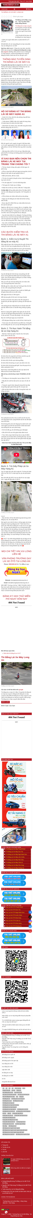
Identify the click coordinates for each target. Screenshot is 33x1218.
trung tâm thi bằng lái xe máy (10, 1119)
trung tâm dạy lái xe (18, 1113)
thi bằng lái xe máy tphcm (9, 1109)
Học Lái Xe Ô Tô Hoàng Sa (14, 926)
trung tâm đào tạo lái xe (8, 1081)
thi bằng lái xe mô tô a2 (9, 1111)
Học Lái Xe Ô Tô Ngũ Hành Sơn (15, 912)
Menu (29, 9)
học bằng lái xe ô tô (7, 1063)
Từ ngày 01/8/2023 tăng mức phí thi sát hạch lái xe (16, 1029)
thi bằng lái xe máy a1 (8, 1103)
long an (21, 1096)
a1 (3, 1088)
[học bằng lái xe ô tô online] (14, 941)
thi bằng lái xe (6, 1098)
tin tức (4, 1078)
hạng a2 (19, 1090)
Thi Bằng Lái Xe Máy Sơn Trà (14, 851)
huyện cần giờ (6, 1090)
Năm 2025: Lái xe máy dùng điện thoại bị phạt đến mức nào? (16, 1016)
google (21, 689)
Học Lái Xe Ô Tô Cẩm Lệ (13, 920)
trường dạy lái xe (21, 1121)
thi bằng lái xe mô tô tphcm (23, 1111)
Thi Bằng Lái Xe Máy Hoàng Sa (15, 868)
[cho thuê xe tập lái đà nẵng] (14, 835)
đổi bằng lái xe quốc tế (8, 1054)
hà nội (13, 1090)
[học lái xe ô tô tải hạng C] (14, 819)
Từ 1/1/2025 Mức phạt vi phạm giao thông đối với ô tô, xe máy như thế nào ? (16, 1021)
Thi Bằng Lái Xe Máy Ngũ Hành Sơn (16, 854)
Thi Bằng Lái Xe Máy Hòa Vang (15, 865)
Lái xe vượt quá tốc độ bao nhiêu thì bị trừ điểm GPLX (15, 1011)
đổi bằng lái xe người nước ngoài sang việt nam (15, 1130)
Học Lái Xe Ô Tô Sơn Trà (13, 909)
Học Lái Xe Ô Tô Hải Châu (13, 918)
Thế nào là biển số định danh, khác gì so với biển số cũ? (16, 1025)
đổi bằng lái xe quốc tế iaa (22, 1134)
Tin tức (4, 1149)
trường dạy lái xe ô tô (8, 1123)
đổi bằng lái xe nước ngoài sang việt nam (13, 1132)
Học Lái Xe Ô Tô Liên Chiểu (14, 915)
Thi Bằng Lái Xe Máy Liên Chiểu (15, 857)
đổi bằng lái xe (12, 1126)
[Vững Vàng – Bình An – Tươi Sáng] (10, 4)
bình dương (18, 1088)
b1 (9, 1088)
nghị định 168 (6, 1069)
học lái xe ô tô (18, 1092)
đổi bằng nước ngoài (8, 1057)
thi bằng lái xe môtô (7, 1075)
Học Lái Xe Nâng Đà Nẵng (16, 1042)
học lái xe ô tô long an (23, 1094)
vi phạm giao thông (20, 1123)
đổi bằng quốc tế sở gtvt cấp (10, 1060)
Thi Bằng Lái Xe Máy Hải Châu (15, 859)
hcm (24, 1088)
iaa (17, 1096)
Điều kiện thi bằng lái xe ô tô (12, 653)
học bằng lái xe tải (7, 1066)
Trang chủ (5, 1145)
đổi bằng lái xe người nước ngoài (11, 1128)
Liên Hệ (4, 1151)
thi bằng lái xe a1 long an (18, 1098)
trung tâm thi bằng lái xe (9, 1117)
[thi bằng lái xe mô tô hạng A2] (14, 785)
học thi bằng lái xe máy (8, 1096)
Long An (5, 51)
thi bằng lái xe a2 (7, 1100)
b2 (12, 1088)
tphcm (9, 1113)
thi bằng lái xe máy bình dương (11, 1105)
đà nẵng (5, 1126)
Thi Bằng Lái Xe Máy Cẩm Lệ (14, 862)
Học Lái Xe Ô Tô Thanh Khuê (14, 907)
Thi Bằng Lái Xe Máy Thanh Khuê (15, 849)
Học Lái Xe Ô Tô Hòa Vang (13, 923)
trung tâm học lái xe (8, 1115)
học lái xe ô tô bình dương (9, 1094)
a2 (6, 1088)
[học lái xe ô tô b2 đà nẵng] (14, 802)
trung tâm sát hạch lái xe (21, 1115)
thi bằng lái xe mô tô (23, 1109)
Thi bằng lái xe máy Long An (23, 26)
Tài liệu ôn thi (6, 1147)
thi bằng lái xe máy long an (9, 1107)
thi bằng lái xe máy (7, 1072)
